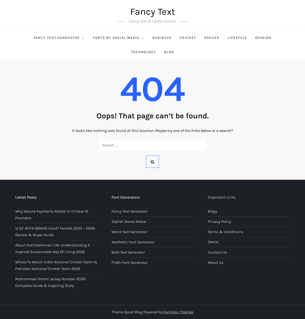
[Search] (152, 161)
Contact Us (217, 252)
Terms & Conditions (225, 231)
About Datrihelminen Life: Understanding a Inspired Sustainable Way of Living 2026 (52, 248)
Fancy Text (152, 11)
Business (162, 38)
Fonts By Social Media (116, 38)
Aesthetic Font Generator (133, 242)
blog (169, 52)
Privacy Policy (219, 221)
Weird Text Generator (129, 231)
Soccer (211, 38)
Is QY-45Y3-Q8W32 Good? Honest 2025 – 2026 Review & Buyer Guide (55, 231)
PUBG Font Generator (130, 262)
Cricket (188, 38)
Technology (143, 52)
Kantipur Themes (178, 312)
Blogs (212, 211)
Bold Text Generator (128, 252)
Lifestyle (237, 38)
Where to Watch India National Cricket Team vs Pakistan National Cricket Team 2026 (56, 265)
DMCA (213, 242)
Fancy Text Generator (57, 38)
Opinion (263, 38)
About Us (215, 262)
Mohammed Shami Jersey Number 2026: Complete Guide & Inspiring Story (50, 282)
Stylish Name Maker (129, 221)
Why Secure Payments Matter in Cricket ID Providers (51, 214)
